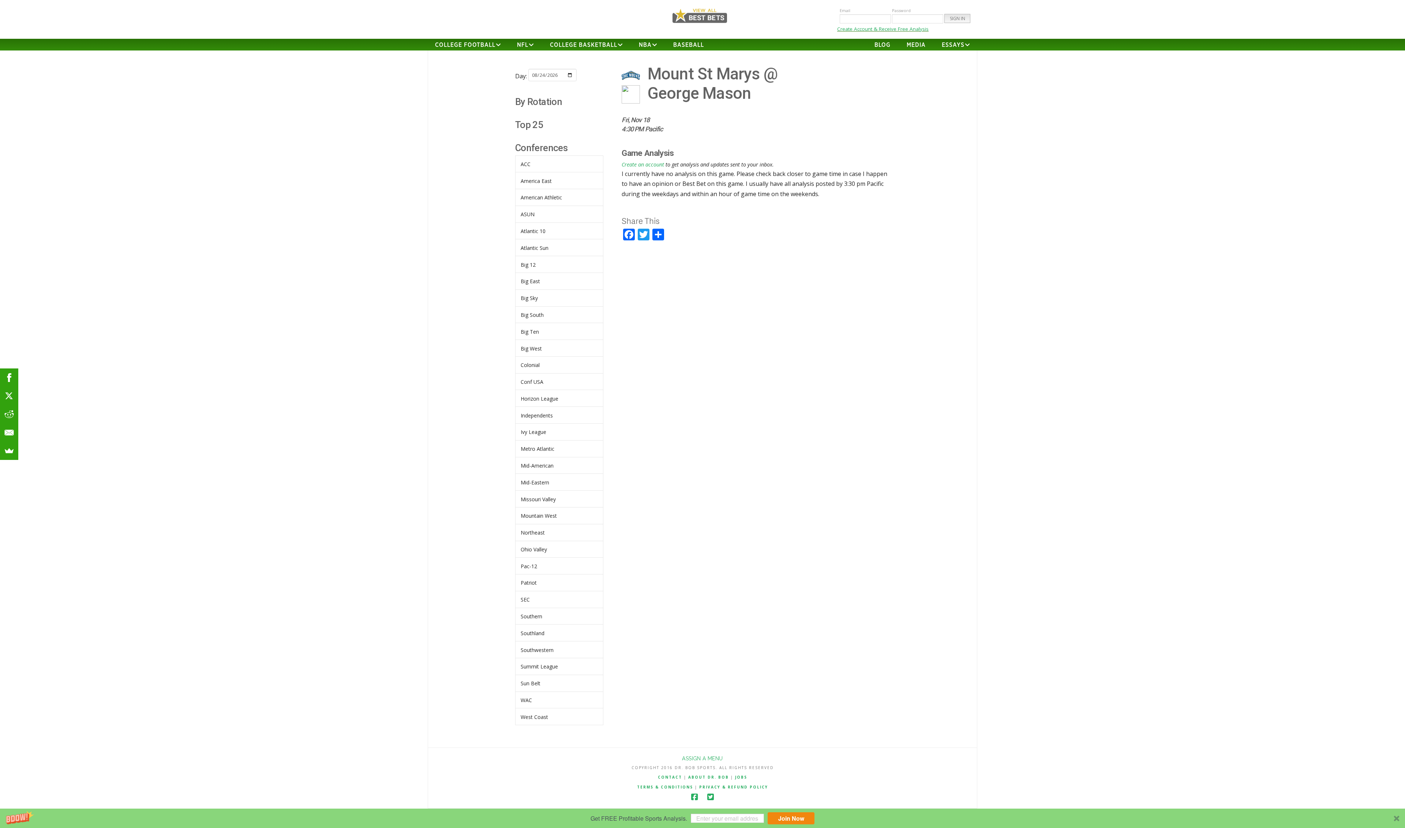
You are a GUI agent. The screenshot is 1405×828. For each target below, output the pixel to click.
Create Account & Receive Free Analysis (883, 29)
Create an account (643, 164)
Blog (882, 45)
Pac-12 (529, 566)
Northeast (533, 532)
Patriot (529, 582)
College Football (465, 45)
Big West (531, 348)
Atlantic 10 (533, 231)
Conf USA (532, 381)
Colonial (530, 364)
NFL (522, 45)
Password (901, 10)
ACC (526, 164)
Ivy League (533, 431)
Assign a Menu (702, 758)
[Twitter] (710, 797)
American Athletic (541, 197)
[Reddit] (9, 414)
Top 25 (529, 124)
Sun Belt (530, 683)
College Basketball (583, 45)
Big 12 (528, 264)
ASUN (528, 214)
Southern (531, 616)
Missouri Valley (538, 499)
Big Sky (529, 298)
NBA (645, 45)
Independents (537, 415)
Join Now (791, 818)
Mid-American (537, 465)
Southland (532, 633)
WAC (526, 700)
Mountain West (539, 515)
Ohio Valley (534, 549)
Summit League (539, 666)
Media (916, 45)
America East (536, 180)
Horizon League (539, 398)
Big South (532, 314)
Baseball (688, 45)
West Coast (534, 716)
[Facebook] (694, 797)
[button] (702, 818)
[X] (9, 396)
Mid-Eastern (535, 482)
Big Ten (530, 331)
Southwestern (537, 650)
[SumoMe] (9, 451)
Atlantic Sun (534, 247)
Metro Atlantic (537, 448)
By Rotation (538, 101)
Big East (530, 281)
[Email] (9, 432)
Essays (953, 45)
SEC (525, 599)
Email (845, 10)
